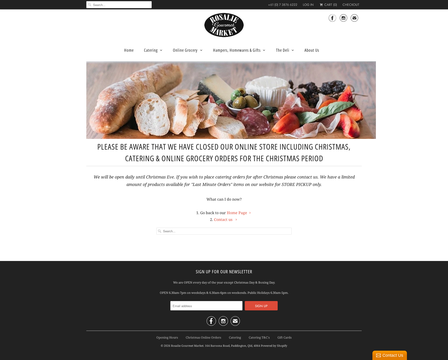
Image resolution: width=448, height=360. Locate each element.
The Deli (282, 50)
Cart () (330, 4)
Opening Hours (167, 337)
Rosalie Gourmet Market (187, 346)
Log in (308, 4)
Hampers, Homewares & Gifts (237, 50)
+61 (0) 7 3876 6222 (282, 4)
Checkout (351, 4)
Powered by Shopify (274, 346)
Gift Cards (284, 337)
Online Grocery (185, 50)
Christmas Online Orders (203, 337)
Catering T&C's (259, 337)
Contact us (223, 219)
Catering (151, 50)
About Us (311, 50)
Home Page (237, 212)
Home (129, 50)
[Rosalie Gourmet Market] (224, 25)
